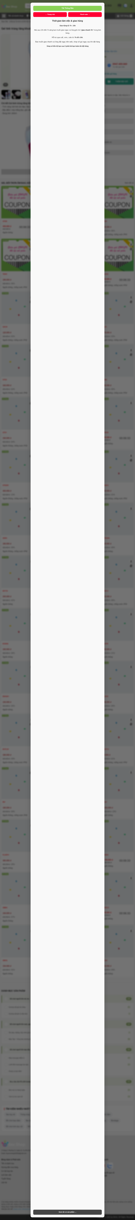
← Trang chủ (50, 14)
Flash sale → (85, 14)
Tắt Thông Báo (68, 8)
